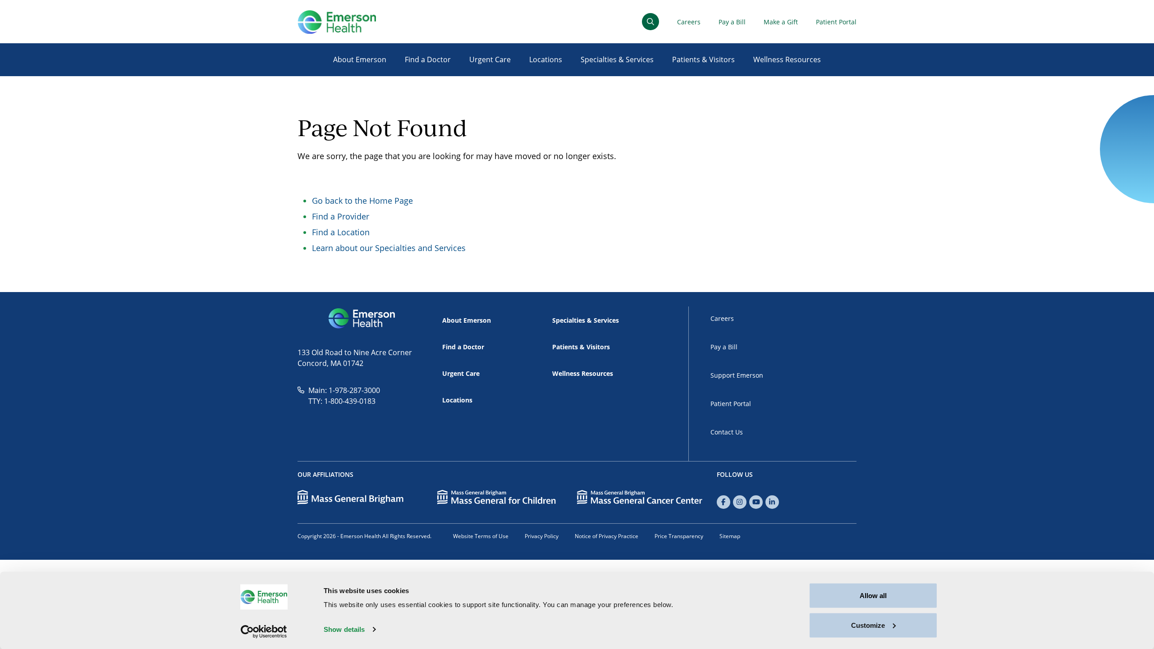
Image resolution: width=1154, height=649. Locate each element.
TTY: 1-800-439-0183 (342, 401)
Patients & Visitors (703, 59)
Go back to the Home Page (362, 200)
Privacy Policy (542, 536)
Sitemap (729, 536)
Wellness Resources (787, 59)
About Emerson (359, 59)
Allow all (873, 595)
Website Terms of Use (480, 536)
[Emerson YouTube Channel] (756, 502)
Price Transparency (679, 536)
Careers (689, 22)
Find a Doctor (428, 59)
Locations (545, 59)
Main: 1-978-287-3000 (344, 390)
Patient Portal (836, 22)
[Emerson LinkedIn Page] (772, 502)
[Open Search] (650, 21)
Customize (868, 625)
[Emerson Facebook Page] (723, 502)
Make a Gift (781, 22)
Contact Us (726, 432)
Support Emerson (736, 375)
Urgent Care (490, 59)
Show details (344, 629)
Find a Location (341, 232)
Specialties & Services (617, 59)
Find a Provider (340, 216)
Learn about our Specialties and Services (389, 247)
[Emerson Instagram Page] (739, 502)
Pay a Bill (732, 22)
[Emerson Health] (363, 318)
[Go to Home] (337, 22)
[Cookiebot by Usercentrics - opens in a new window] (263, 631)
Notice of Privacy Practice (606, 536)
